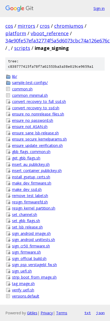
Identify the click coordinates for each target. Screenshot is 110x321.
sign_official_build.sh (29, 258)
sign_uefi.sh (22, 271)
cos (9, 26)
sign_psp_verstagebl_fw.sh (34, 264)
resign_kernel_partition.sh (33, 208)
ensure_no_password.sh (32, 120)
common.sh (22, 88)
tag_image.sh (23, 283)
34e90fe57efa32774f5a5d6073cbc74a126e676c (57, 40)
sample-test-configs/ (30, 82)
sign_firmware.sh (26, 252)
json (100, 312)
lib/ (14, 76)
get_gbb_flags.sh (26, 157)
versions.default (25, 296)
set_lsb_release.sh (27, 227)
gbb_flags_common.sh (31, 151)
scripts (22, 48)
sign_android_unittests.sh (33, 239)
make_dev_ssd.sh (27, 189)
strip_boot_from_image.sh (34, 277)
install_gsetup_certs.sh (31, 176)
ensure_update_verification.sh (37, 145)
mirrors (26, 26)
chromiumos (68, 26)
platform (15, 33)
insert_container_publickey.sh (37, 170)
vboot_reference (50, 33)
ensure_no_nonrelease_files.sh (38, 114)
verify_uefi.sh (23, 289)
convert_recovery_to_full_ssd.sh (39, 101)
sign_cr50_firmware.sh (31, 245)
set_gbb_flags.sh (26, 220)
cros (45, 26)
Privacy (47, 312)
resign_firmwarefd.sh (30, 201)
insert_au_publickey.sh (31, 164)
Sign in (99, 8)
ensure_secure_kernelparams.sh (39, 139)
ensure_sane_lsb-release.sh (35, 132)
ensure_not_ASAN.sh (30, 126)
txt (87, 312)
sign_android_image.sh (31, 233)
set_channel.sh (24, 214)
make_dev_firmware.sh (31, 183)
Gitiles (32, 312)
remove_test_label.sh (30, 195)
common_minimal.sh (30, 95)
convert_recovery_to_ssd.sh (35, 107)
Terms (61, 312)
